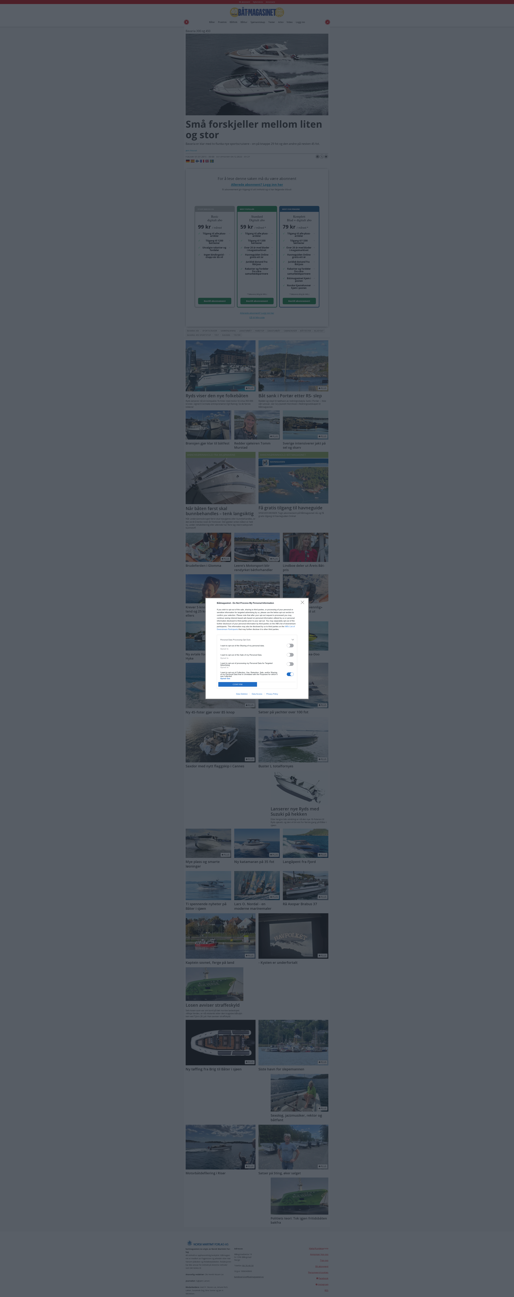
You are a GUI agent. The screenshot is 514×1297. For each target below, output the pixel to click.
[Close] (303, 603)
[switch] (290, 645)
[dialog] (257, 648)
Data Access (257, 694)
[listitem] (257, 639)
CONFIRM (238, 684)
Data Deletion (242, 694)
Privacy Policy (272, 694)
